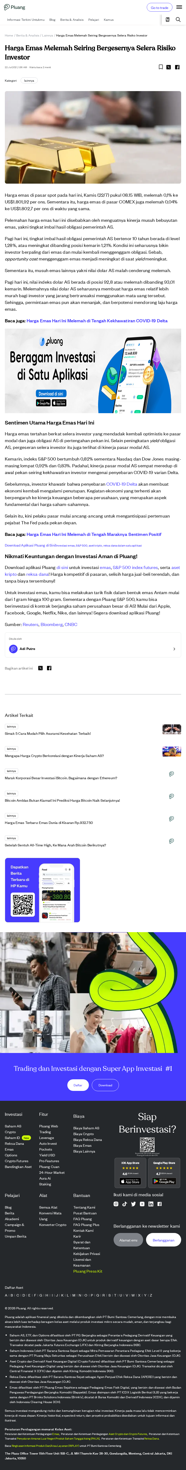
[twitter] (168, 68)
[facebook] (177, 67)
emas (105, 567)
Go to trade (159, 7)
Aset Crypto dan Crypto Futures (128, 1434)
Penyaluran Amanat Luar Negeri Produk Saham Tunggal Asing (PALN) (58, 1438)
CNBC (71, 624)
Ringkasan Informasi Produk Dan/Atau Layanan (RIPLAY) (45, 1445)
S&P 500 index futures (135, 567)
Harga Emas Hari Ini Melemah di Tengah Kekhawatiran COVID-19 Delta (97, 320)
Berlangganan (163, 1239)
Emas (55, 1434)
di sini (62, 567)
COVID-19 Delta (121, 484)
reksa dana (37, 574)
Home (9, 35)
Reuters (31, 624)
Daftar (78, 1085)
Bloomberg (52, 624)
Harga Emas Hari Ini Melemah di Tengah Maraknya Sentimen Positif (94, 534)
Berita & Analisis (27, 35)
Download (105, 1085)
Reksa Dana (151, 1438)
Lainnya (47, 35)
